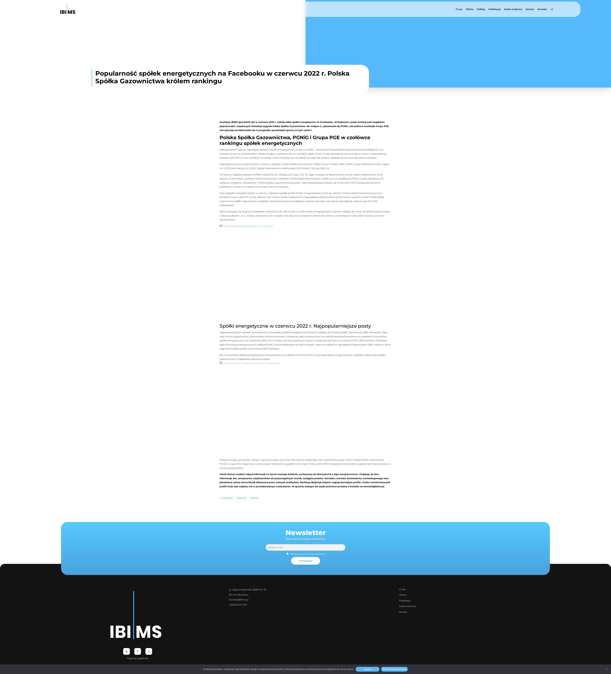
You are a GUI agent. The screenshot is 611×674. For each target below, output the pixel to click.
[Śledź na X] (148, 651)
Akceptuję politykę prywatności (307, 554)
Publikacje (494, 9)
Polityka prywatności (394, 669)
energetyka (227, 498)
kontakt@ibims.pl (239, 599)
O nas (459, 9)
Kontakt (542, 9)
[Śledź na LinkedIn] (126, 651)
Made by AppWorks (137, 658)
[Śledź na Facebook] (137, 651)
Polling (481, 9)
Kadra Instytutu (513, 9)
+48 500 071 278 (238, 604)
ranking (254, 498)
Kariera (530, 9)
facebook (241, 498)
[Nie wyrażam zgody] (607, 669)
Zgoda (367, 669)
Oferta (469, 9)
